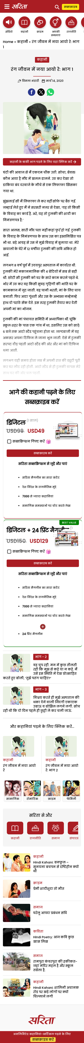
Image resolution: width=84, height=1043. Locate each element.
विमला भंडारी (30, 81)
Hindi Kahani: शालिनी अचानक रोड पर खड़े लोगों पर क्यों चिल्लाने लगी (56, 992)
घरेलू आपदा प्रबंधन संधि (50, 913)
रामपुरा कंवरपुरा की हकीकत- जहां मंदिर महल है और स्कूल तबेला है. (55, 966)
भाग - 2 (41, 657)
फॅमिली (71, 799)
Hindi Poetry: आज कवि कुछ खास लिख (53, 939)
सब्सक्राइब (70, 7)
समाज (56, 838)
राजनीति (35, 838)
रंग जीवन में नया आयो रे (19, 768)
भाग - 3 (41, 689)
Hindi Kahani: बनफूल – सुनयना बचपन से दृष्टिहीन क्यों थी (56, 866)
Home (8, 41)
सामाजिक (12, 799)
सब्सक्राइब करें (43, 453)
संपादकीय (76, 838)
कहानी (22, 41)
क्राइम (52, 799)
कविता (38, 931)
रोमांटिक (32, 799)
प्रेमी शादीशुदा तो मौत (48, 888)
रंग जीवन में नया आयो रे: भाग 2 (62, 768)
